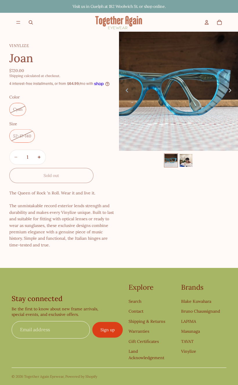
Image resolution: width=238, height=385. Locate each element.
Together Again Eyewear (44, 376)
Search (135, 301)
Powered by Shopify (81, 376)
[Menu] (18, 22)
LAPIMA (188, 321)
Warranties (139, 331)
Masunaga (190, 331)
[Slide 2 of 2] (186, 160)
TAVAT (187, 341)
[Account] (206, 22)
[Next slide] (231, 91)
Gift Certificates (144, 341)
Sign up (107, 329)
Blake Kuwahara (196, 301)
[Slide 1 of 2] (171, 160)
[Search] (30, 22)
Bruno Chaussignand (200, 311)
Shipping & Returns (147, 321)
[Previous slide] (125, 91)
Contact (136, 311)
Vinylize (188, 351)
